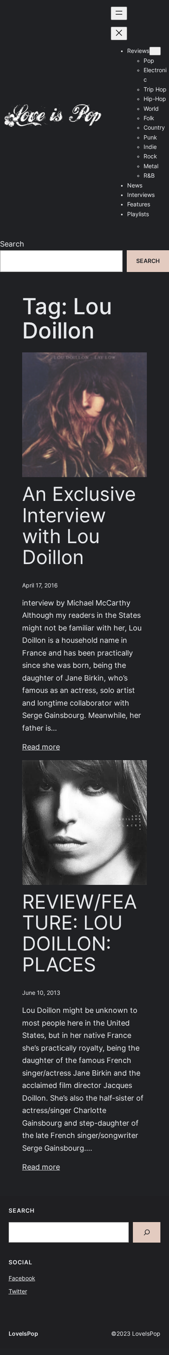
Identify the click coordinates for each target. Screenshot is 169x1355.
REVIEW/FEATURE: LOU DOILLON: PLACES (79, 933)
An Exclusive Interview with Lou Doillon (79, 526)
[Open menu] (119, 13)
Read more (41, 747)
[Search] (146, 1232)
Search (12, 244)
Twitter (18, 1291)
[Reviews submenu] (155, 51)
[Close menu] (119, 33)
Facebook (22, 1278)
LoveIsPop (23, 1333)
